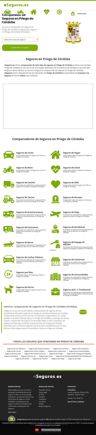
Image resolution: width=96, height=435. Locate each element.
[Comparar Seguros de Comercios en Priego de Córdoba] (55, 261)
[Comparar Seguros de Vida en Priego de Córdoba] (55, 184)
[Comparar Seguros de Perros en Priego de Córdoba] (8, 289)
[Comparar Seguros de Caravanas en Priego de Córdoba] (8, 229)
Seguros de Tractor (25, 197)
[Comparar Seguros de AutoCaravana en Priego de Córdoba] (8, 214)
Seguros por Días (24, 272)
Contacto (42, 401)
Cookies (42, 397)
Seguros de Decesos (72, 197)
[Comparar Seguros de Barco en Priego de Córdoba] (8, 244)
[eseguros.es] (16, 5)
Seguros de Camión (25, 182)
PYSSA (41, 404)
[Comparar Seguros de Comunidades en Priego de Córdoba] (55, 276)
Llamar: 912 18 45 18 (75, 398)
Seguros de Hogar (71, 153)
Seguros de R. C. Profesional (76, 290)
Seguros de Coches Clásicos (29, 257)
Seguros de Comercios (74, 259)
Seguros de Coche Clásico (34, 351)
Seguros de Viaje (71, 212)
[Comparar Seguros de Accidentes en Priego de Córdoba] (55, 229)
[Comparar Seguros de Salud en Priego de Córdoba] (55, 169)
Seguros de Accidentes (74, 227)
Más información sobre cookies (51, 430)
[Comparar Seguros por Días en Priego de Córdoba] (8, 274)
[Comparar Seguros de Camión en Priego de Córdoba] (8, 184)
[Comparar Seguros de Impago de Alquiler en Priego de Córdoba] (55, 244)
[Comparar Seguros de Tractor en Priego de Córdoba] (8, 199)
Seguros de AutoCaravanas (29, 212)
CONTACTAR (81, 14)
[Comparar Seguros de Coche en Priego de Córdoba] (8, 154)
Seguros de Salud (71, 168)
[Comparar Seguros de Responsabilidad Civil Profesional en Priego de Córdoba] (55, 291)
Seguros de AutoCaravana (39, 349)
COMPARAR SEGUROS (20, 47)
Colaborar (42, 399)
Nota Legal (43, 392)
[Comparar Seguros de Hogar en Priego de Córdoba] (55, 154)
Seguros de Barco (24, 242)
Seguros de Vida (71, 182)
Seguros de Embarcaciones (35, 353)
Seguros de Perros (25, 287)
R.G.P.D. (41, 394)
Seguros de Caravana (80, 349)
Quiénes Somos (44, 390)
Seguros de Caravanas (27, 227)
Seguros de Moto (24, 168)
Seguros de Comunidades (75, 274)
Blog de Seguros (45, 406)
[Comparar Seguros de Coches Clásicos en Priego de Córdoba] (8, 259)
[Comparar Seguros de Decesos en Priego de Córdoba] (55, 199)
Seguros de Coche (25, 153)
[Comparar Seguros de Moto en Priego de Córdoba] (8, 169)
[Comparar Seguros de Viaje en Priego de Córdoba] (55, 214)
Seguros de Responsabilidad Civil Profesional (74, 356)
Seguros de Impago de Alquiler (74, 243)
